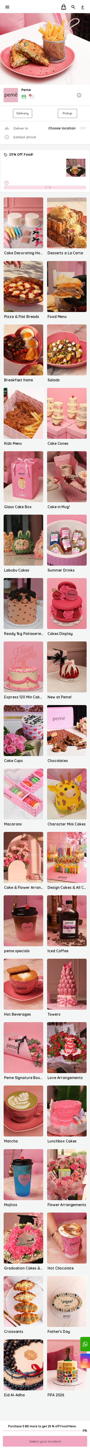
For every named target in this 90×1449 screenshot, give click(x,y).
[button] (45, 95)
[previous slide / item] (3, 49)
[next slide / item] (86, 49)
